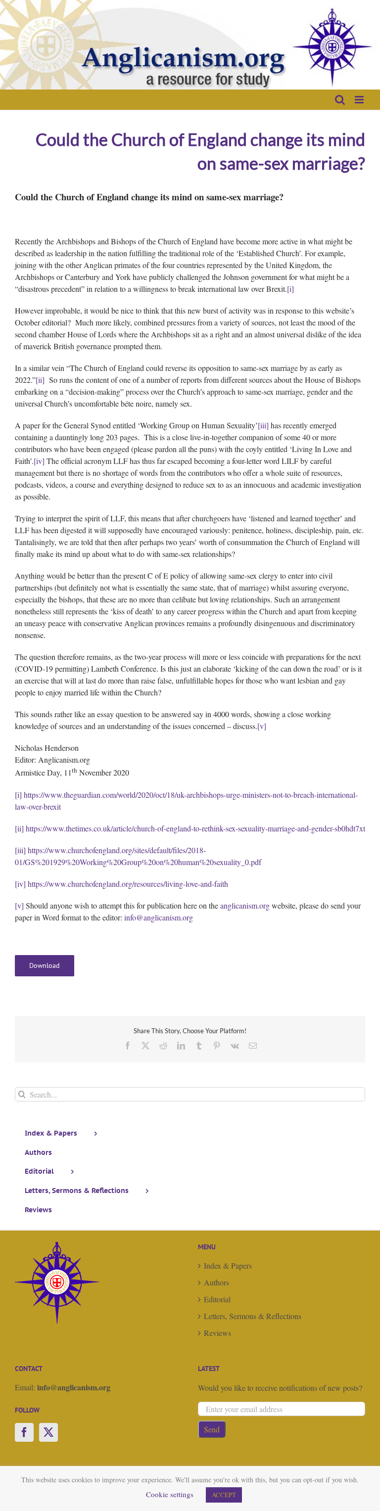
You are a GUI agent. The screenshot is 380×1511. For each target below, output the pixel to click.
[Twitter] (48, 1432)
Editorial (217, 1299)
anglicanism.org (245, 905)
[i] (290, 288)
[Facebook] (24, 1432)
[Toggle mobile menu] (360, 99)
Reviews (217, 1333)
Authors (216, 1282)
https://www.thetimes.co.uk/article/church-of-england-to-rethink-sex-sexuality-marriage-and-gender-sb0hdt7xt (195, 828)
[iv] (39, 461)
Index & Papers (228, 1265)
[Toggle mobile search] (340, 99)
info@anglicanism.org (158, 917)
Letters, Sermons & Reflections (252, 1316)
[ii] (40, 379)
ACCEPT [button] (224, 1494)
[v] (261, 726)
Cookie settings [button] (169, 1494)
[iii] (263, 425)
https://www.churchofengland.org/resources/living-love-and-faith (128, 883)
